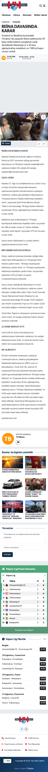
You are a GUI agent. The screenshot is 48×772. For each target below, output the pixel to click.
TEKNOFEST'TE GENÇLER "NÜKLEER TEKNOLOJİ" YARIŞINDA (12, 516)
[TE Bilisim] (8, 439)
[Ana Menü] (44, 6)
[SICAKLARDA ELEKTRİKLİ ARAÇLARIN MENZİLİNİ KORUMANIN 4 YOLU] (35, 507)
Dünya (16, 15)
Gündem (6, 15)
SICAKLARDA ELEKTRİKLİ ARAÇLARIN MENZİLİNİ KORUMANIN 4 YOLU (35, 516)
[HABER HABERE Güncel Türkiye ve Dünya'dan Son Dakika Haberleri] (14, 6)
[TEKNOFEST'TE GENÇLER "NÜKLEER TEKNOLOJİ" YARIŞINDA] (12, 507)
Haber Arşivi (33, 750)
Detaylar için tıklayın (24, 630)
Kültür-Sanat (40, 15)
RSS (8, 761)
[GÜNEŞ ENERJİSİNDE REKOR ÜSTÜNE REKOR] (12, 462)
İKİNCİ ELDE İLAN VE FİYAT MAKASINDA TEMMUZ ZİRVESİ (10, 494)
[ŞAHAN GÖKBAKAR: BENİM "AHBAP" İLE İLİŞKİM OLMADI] (35, 484)
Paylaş (7, 143)
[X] (26, 729)
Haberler (5, 22)
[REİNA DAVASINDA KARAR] (24, 127)
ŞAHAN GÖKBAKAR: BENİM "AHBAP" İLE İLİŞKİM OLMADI (33, 494)
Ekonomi (27, 15)
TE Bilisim (20, 437)
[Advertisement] (24, 87)
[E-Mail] (18, 442)
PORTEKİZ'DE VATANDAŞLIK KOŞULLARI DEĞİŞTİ (33, 472)
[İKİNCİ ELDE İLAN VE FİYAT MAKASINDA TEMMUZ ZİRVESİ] (12, 484)
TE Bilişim (30, 768)
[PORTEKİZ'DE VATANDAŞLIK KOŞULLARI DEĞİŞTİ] (35, 462)
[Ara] (40, 6)
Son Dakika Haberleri (12, 750)
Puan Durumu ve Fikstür (13, 744)
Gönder (7, 554)
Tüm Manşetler (34, 744)
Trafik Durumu (33, 738)
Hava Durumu (10, 738)
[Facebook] (22, 729)
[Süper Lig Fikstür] (45, 639)
